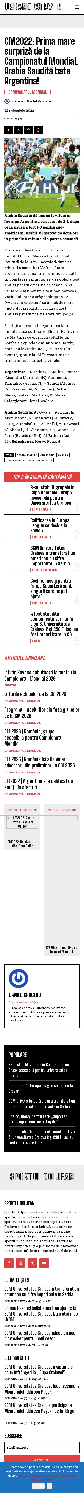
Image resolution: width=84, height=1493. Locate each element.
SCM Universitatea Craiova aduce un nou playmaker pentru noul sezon (39, 1335)
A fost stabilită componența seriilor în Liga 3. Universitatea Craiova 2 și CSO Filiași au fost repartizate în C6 (54, 624)
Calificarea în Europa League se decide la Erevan (50, 525)
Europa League (42, 537)
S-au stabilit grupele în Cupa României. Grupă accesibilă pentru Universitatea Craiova (52, 495)
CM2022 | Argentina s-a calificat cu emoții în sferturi (38, 784)
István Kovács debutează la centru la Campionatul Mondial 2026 (40, 675)
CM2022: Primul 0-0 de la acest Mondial (61, 949)
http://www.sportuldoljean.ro (25, 1002)
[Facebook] (8, 130)
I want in (40, 1460)
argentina (47, 455)
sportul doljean (40, 460)
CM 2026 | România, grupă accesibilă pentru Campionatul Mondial (34, 737)
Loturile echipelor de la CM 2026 (35, 694)
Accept (38, 1486)
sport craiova (16, 460)
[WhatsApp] (38, 130)
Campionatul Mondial (22, 700)
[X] (78, 1477)
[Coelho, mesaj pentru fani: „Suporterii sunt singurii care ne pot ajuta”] (15, 588)
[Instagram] (20, 1263)
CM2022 (63, 455)
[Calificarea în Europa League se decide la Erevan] (15, 528)
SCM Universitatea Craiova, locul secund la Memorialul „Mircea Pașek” (42, 1388)
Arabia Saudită (27, 455)
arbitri (10, 685)
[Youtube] (44, 1263)
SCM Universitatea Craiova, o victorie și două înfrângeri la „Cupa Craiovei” (38, 1369)
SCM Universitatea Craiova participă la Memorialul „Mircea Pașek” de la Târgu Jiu (39, 1410)
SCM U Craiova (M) (44, 570)
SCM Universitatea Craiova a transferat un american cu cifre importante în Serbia (52, 555)
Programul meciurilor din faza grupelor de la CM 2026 (41, 713)
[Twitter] (18, 130)
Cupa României (42, 509)
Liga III (36, 641)
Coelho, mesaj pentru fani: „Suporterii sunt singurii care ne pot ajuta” (51, 588)
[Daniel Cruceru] (8, 101)
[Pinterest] (28, 130)
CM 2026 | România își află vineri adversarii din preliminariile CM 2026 (39, 762)
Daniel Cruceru (39, 101)
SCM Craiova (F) (15, 1379)
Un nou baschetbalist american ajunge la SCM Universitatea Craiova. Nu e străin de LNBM (41, 1313)
